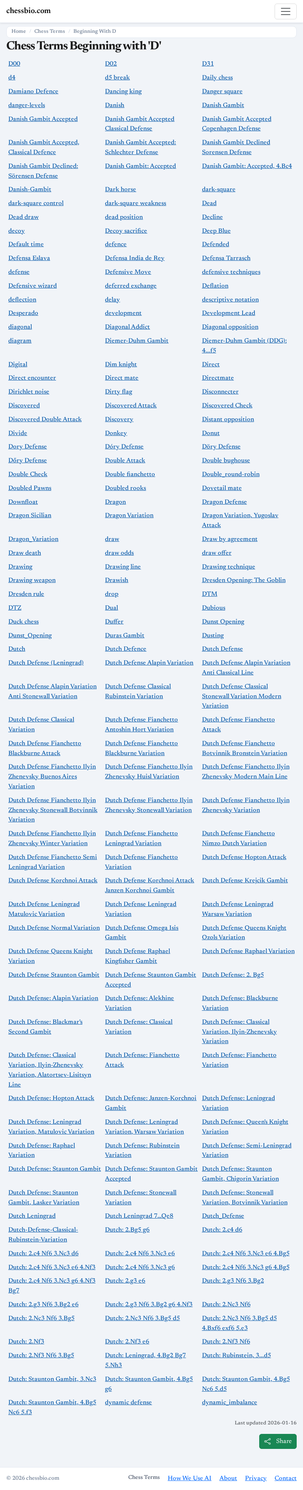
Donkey (116, 433)
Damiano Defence (33, 92)
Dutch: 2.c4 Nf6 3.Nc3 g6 (140, 1267)
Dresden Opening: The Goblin (244, 580)
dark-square (219, 189)
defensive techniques (231, 272)
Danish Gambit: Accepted (140, 166)
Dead (209, 203)
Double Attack (125, 461)
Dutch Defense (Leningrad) (46, 663)
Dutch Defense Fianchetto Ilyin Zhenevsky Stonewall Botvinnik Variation (52, 810)
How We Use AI (189, 1478)
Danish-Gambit (29, 189)
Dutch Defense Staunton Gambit (53, 975)
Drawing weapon (32, 580)
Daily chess (217, 78)
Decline (212, 217)
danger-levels (26, 105)
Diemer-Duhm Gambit (136, 341)
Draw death (24, 553)
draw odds (119, 553)
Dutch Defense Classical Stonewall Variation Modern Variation (241, 697)
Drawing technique (228, 567)
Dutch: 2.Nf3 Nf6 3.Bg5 (41, 1355)
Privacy (256, 1478)
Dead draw (23, 217)
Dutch (16, 649)
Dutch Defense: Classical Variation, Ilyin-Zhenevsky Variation (239, 1032)
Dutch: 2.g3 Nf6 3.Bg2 (233, 1281)
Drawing (20, 567)
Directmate (218, 378)
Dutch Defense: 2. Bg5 (233, 975)
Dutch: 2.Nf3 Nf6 (226, 1342)
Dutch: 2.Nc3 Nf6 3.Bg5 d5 (142, 1318)
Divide (17, 433)
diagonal (20, 327)
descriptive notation (230, 300)
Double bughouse (226, 461)
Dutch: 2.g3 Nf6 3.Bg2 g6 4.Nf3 (149, 1305)
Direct (211, 365)
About (228, 1478)
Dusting (213, 636)
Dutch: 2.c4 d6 (222, 1230)
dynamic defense (128, 1403)
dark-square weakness (135, 203)
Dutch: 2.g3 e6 (125, 1281)
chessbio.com (28, 11)
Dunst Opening (223, 622)
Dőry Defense (27, 461)
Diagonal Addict (127, 327)
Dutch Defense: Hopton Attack (51, 1098)
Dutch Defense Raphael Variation (248, 951)
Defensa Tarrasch (226, 258)
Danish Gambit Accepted (43, 119)
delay (112, 300)
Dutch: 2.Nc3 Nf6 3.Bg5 (41, 1318)
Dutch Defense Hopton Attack (244, 857)
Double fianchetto (130, 474)
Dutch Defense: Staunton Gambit (54, 1169)
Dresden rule (26, 594)
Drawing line (123, 567)
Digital (17, 365)
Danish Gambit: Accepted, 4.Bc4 (247, 166)
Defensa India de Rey (135, 258)
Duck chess (23, 622)
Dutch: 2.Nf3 (26, 1342)
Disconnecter (220, 392)
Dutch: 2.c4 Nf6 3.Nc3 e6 (140, 1254)
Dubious (213, 608)
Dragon (115, 502)
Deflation (215, 286)
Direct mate (121, 378)
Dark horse (120, 189)
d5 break (117, 78)
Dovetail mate (222, 488)
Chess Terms (49, 31)
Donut (211, 433)
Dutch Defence (125, 649)
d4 (11, 78)
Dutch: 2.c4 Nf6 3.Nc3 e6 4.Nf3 (51, 1267)
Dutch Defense (222, 649)
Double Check (27, 474)
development (123, 313)
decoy (16, 231)
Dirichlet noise (28, 392)
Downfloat (23, 502)
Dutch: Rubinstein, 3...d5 (236, 1355)
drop (111, 594)
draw (112, 539)
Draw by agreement (230, 539)
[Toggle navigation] (286, 11)
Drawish (116, 580)
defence (116, 244)
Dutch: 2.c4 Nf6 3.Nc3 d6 (43, 1254)
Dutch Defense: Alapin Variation (53, 998)
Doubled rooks (125, 488)
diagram (20, 341)
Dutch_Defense (223, 1216)
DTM (209, 594)
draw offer (217, 553)
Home (18, 31)
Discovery (119, 419)
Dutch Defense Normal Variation (54, 928)
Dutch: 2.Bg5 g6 (127, 1230)
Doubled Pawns (29, 488)
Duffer (114, 622)
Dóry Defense (124, 447)
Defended (215, 244)
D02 (111, 64)
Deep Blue (216, 231)
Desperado (23, 313)
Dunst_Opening (30, 636)
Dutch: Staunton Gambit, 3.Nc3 (52, 1379)
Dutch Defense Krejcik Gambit (245, 881)
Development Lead (228, 313)
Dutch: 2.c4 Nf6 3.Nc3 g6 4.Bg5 (246, 1267)
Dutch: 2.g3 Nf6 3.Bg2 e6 (43, 1305)
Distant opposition (228, 419)
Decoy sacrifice (126, 231)
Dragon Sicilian (29, 515)
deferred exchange (131, 286)
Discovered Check (227, 406)
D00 (14, 64)
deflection (22, 300)
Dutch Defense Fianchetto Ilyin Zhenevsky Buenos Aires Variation (52, 777)
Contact (286, 1478)
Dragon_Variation (33, 539)
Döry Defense (221, 447)
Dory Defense (27, 447)
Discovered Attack (131, 406)
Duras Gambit (124, 636)
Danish (114, 105)
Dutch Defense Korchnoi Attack (52, 881)
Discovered (24, 406)
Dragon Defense (224, 502)
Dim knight (121, 365)
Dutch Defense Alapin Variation (149, 663)
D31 (208, 64)
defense (19, 272)
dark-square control (36, 203)
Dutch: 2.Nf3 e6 (127, 1342)
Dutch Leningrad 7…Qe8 (139, 1216)
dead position (124, 217)
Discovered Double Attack (45, 419)
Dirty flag (118, 392)
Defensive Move (128, 272)
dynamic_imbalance (229, 1403)
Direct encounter (32, 378)
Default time (26, 244)
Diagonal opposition (230, 327)
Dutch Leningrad (32, 1216)
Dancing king (123, 92)
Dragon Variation (129, 515)
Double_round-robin (231, 474)
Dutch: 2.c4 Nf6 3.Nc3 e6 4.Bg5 (246, 1254)
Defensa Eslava (29, 258)
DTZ (14, 608)
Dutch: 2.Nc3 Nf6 (226, 1305)
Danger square (222, 92)
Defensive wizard (32, 286)
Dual (111, 608)
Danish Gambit (223, 105)
